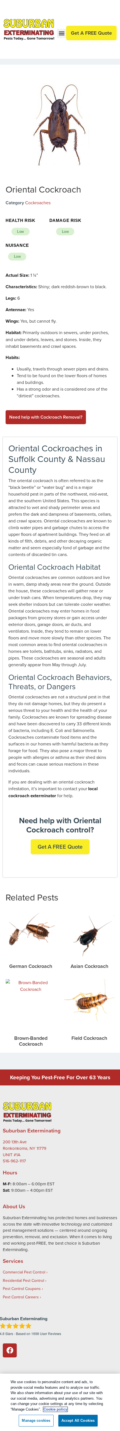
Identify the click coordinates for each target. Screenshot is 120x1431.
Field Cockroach (89, 1037)
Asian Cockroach (89, 966)
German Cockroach (30, 966)
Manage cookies (36, 1420)
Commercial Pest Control (24, 1272)
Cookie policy (55, 1409)
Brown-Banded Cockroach (30, 1041)
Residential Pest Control (23, 1280)
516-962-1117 (14, 1161)
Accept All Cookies (78, 1420)
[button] (61, 33)
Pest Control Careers (21, 1297)
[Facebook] (10, 1350)
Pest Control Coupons (22, 1288)
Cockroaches (38, 203)
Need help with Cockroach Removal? (45, 417)
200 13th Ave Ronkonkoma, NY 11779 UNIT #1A (24, 1148)
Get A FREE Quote (60, 847)
